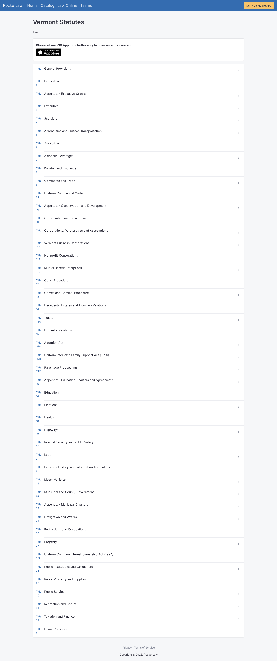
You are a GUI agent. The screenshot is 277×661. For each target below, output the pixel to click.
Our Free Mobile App (259, 5)
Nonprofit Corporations (61, 255)
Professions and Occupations (65, 529)
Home (32, 5)
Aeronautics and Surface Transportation (73, 131)
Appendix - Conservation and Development (75, 206)
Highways (51, 430)
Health (49, 417)
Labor (48, 455)
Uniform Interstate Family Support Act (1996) (76, 355)
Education (51, 392)
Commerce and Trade (59, 181)
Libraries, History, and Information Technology (77, 467)
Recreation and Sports (60, 604)
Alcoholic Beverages (58, 156)
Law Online (67, 5)
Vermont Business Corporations (66, 243)
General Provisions (57, 68)
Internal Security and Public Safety (68, 442)
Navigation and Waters (60, 517)
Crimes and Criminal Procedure (66, 293)
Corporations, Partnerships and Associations (76, 230)
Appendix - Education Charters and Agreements (78, 380)
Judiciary (50, 118)
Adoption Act (53, 342)
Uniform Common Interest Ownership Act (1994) (78, 554)
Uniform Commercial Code (63, 193)
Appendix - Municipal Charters (66, 504)
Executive (51, 106)
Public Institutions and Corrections (68, 567)
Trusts (48, 318)
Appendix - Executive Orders (65, 93)
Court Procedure (56, 280)
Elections (50, 405)
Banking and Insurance (60, 168)
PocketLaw (13, 5)
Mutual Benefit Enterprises (63, 268)
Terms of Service (144, 647)
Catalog (47, 5)
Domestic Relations (58, 330)
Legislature (52, 81)
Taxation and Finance (59, 616)
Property (50, 542)
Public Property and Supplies (65, 579)
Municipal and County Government (69, 492)
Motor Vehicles (55, 479)
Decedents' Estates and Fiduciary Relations (75, 305)
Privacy (127, 647)
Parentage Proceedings (60, 367)
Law (35, 32)
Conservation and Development (67, 218)
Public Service (54, 591)
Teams (86, 5)
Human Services (55, 629)
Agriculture (52, 143)
